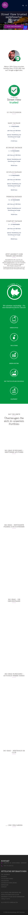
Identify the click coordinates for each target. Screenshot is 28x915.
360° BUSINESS (5, 874)
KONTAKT (4, 887)
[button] (23, 5)
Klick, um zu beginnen (14, 26)
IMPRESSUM (4, 885)
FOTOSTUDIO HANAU (7, 878)
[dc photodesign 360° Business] (5, 5)
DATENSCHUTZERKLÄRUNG (9, 883)
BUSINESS (4, 876)
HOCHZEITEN (5, 880)
